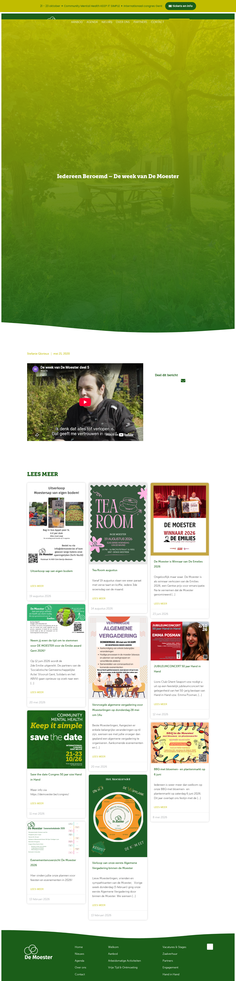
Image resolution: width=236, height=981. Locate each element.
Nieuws (107, 22)
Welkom (113, 947)
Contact (157, 22)
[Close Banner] (232, 6)
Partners (140, 22)
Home (79, 947)
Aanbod (77, 22)
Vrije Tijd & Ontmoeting (123, 967)
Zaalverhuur (170, 953)
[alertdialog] (118, 6)
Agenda (92, 22)
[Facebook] (210, 947)
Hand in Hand (171, 974)
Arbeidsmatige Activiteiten (124, 960)
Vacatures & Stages (174, 947)
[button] (159, 381)
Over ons (123, 22)
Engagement (170, 967)
